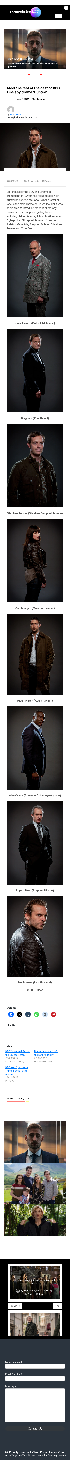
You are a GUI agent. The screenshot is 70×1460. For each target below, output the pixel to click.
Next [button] (58, 1306)
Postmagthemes (56, 1455)
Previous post (20, 1245)
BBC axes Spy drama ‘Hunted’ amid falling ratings (16, 1070)
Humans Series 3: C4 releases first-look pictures (35, 1281)
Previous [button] (14, 1306)
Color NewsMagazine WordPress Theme (34, 1454)
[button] (58, 16)
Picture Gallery (16, 1098)
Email (13, 1374)
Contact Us (35, 1428)
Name (13, 1361)
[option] (35, 45)
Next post (52, 1245)
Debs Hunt (16, 114)
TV (27, 1098)
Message (10, 1386)
